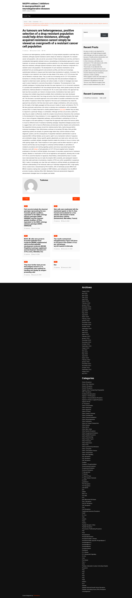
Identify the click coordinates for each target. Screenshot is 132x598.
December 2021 (86, 363)
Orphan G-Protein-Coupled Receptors (92, 400)
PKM (83, 579)
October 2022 (86, 344)
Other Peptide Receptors (89, 435)
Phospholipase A (86, 542)
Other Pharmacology (87, 437)
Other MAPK (85, 427)
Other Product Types (88, 439)
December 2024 (86, 322)
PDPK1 (84, 523)
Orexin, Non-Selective (88, 384)
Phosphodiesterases (87, 536)
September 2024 (86, 328)
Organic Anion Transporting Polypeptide (93, 390)
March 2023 (85, 334)
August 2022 (85, 348)
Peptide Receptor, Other (88, 525)
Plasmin (84, 585)
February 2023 (86, 336)
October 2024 (86, 326)
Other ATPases (86, 411)
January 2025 (86, 320)
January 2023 (86, 338)
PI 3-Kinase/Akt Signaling (89, 554)
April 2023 (85, 332)
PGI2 (83, 532)
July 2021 (84, 373)
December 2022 (86, 340)
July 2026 (84, 293)
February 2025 (86, 318)
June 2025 (85, 311)
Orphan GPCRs (86, 401)
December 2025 (86, 307)
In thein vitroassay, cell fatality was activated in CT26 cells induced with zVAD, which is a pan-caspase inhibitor (95, 63)
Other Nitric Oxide (87, 429)
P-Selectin (85, 474)
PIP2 (83, 564)
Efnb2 (36, 149)
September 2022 (86, 346)
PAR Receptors (86, 509)
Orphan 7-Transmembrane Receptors (92, 398)
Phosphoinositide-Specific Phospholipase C (94, 540)
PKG (83, 577)
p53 (83, 489)
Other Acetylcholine (87, 405)
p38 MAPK (85, 487)
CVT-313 (62, 109)
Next (75, 198)
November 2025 (86, 309)
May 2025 (85, 313)
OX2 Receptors (86, 458)
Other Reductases (87, 443)
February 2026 (86, 303)
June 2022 (85, 352)
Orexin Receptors (87, 382)
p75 (83, 497)
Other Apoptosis (86, 409)
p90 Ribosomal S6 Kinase (89, 499)
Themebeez (36, 595)
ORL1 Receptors (86, 392)
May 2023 (85, 330)
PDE (83, 517)
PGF (83, 530)
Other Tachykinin (86, 448)
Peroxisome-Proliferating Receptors (92, 529)
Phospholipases (86, 546)
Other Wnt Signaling (87, 454)
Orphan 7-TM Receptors (88, 396)
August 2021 (85, 371)
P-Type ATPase (86, 476)
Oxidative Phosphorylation (89, 464)
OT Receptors (86, 403)
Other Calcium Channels (88, 413)
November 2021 (86, 365)
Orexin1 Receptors (87, 386)
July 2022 (84, 350)
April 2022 (85, 356)
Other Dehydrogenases (88, 419)
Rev (55, 265)
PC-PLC (84, 515)
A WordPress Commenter (91, 98)
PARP (83, 513)
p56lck (84, 491)
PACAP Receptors (87, 503)
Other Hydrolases (87, 421)
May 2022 (85, 354)
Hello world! (103, 98)
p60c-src (84, 493)
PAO (83, 507)
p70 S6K (84, 495)
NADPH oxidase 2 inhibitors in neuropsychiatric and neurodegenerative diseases (36, 6)
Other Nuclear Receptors (89, 431)
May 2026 (85, 297)
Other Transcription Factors (89, 450)
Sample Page (26, 16)
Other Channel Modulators (89, 417)
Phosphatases (86, 534)
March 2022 (85, 358)
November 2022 (86, 342)
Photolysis (85, 550)
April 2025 (85, 315)
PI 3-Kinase (85, 552)
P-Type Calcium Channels (89, 478)
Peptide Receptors (87, 527)
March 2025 (85, 316)
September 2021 (86, 369)
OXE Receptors (86, 460)
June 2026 (85, 295)
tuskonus (26, 50)
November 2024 (86, 324)
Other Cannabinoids (87, 415)
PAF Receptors (86, 505)
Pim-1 (83, 562)
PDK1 (83, 521)
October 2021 (86, 367)
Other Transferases (87, 452)
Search (86, 32)
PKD (83, 575)
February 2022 (86, 359)
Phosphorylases (86, 548)
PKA (83, 570)
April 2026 (85, 299)
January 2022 (86, 361)
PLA (83, 583)
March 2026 (85, 301)
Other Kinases (86, 425)
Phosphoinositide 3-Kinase (89, 538)
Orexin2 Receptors (87, 388)
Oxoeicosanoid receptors (89, 466)
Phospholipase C (86, 544)
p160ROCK (85, 482)
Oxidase (84, 462)
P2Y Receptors (86, 486)
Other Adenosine (86, 407)
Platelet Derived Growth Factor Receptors (93, 587)
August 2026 (85, 291)
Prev (27, 198)
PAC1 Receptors (86, 501)
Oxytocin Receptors (87, 470)
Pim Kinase (85, 560)
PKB (83, 572)
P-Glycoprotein (86, 472)
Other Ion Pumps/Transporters (90, 423)
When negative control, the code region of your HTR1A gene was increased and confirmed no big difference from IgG (95, 78)
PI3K (83, 558)
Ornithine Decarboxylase (89, 394)
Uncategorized (86, 591)
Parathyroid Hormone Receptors (91, 511)
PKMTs (84, 581)
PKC (45, 50)
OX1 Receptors (86, 456)
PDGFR (84, 519)
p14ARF (84, 480)
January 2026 (86, 305)
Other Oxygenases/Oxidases (90, 433)
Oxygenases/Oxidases (88, 468)
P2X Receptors (86, 484)
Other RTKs (85, 444)
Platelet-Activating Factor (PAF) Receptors (94, 589)
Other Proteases (86, 441)
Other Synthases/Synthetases (90, 446)
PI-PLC (84, 556)
